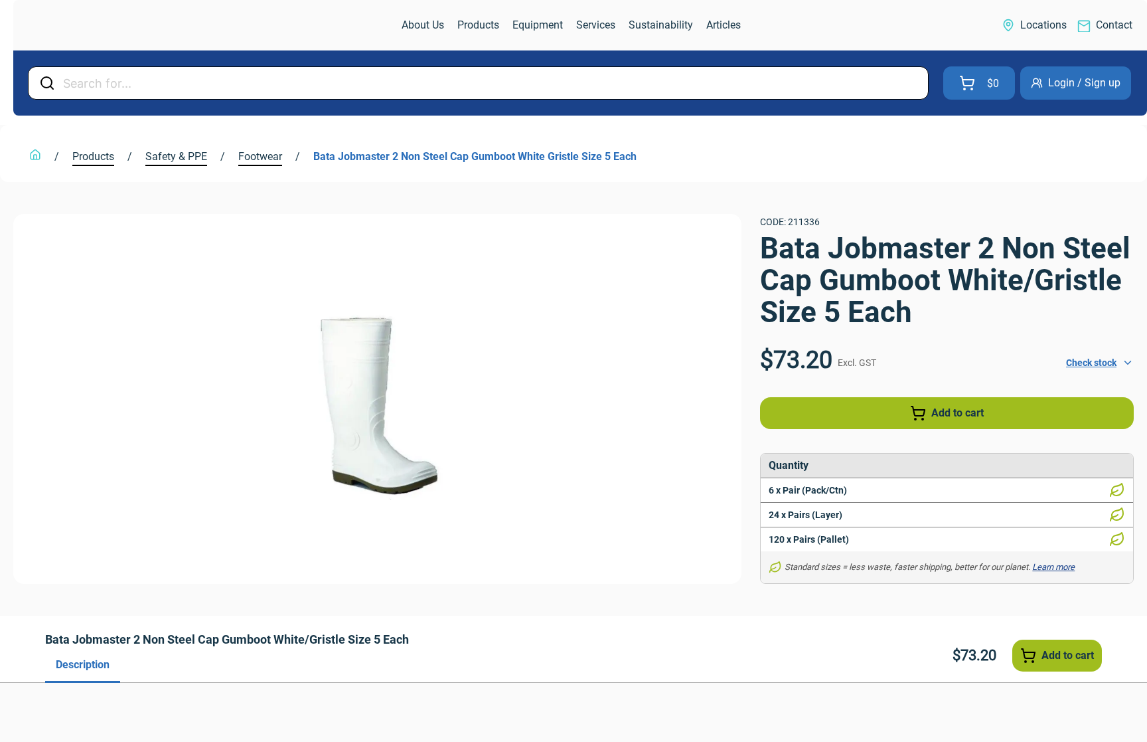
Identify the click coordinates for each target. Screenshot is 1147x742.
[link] (84, 25)
